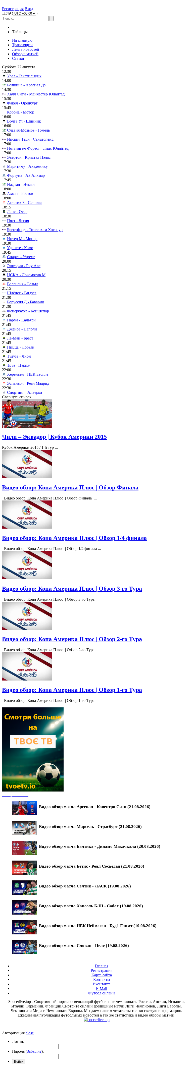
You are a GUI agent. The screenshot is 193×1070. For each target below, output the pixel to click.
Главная (101, 966)
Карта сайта (101, 975)
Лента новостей (25, 49)
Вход (29, 9)
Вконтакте (102, 984)
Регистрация (13, 9)
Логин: (18, 1041)
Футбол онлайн (101, 993)
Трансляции (22, 45)
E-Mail (101, 988)
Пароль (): (28, 1051)
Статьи (18, 58)
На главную (22, 40)
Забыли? (34, 1051)
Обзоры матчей (25, 54)
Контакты (101, 979)
